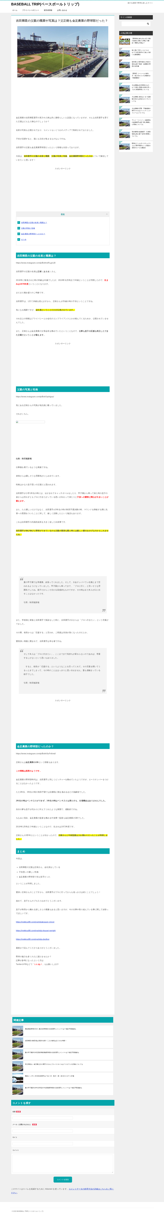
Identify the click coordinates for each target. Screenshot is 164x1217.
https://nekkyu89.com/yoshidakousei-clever (35, 922)
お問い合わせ (62, 10)
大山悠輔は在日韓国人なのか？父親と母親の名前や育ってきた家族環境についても (141, 87)
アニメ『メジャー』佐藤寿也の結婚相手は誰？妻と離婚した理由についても (141, 122)
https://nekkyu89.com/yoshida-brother (32, 939)
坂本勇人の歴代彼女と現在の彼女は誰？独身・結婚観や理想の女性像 (141, 64)
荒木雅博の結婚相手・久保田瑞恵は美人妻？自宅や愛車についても (141, 134)
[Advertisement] (63, 98)
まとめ (23, 239)
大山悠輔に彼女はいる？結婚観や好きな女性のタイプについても (141, 99)
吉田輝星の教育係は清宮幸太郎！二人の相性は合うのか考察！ (46, 1041)
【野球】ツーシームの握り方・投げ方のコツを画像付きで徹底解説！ (141, 76)
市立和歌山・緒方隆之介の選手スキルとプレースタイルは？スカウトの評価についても (54, 1064)
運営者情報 (48, 10)
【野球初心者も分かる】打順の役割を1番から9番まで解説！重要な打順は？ (141, 41)
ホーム (14, 10)
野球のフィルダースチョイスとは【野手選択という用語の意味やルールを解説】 (141, 146)
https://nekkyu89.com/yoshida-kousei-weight (36, 931)
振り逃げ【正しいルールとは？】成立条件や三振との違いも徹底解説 (141, 52)
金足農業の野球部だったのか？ (33, 234)
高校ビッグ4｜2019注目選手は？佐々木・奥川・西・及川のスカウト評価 (49, 1076)
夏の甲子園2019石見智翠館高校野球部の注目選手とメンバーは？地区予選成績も (52, 1052)
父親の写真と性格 (28, 228)
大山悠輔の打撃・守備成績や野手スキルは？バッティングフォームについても (141, 111)
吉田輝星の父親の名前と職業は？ (34, 223)
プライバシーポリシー (30, 10)
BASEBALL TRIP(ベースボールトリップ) (45, 4)
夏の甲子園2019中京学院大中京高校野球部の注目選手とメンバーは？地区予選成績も (53, 1088)
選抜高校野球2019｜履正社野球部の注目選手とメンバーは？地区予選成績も (50, 1029)
